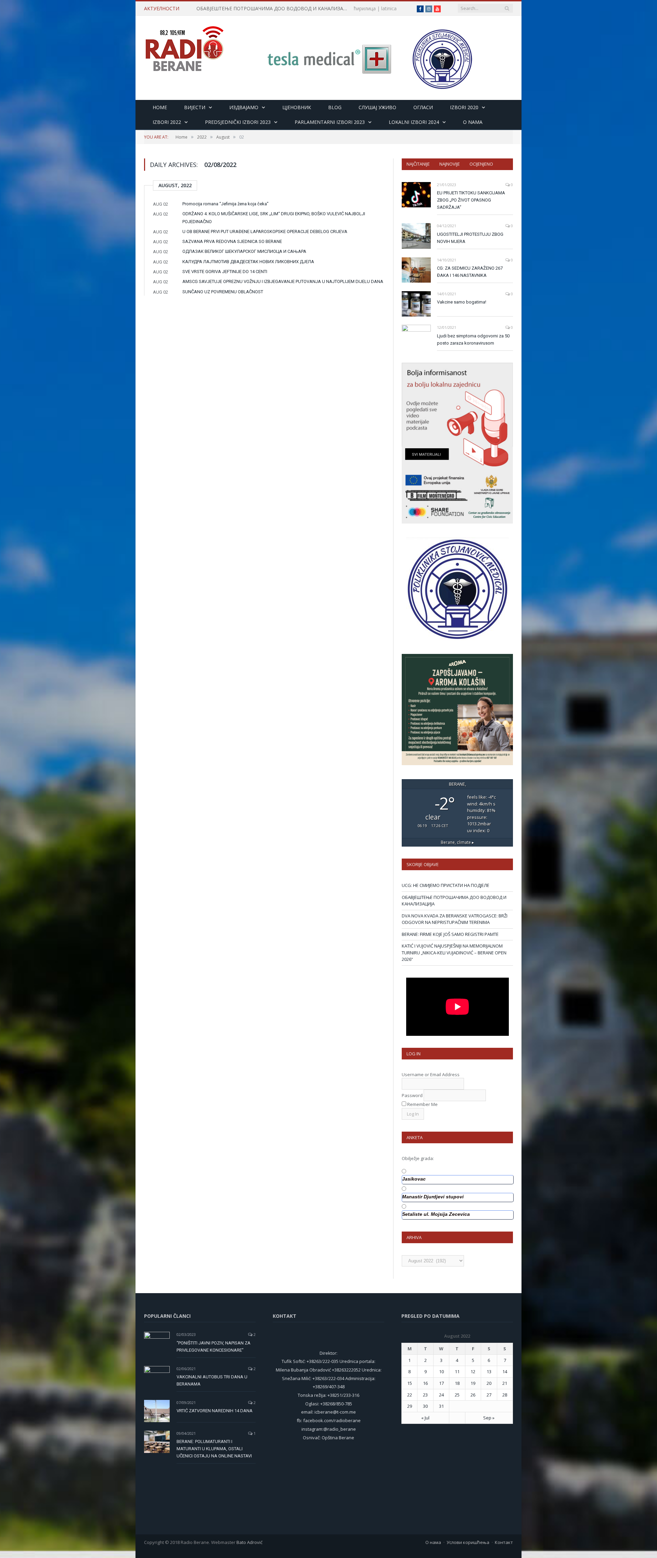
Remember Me (422, 1104)
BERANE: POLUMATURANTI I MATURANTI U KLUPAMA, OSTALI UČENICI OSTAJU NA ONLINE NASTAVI (214, 1448)
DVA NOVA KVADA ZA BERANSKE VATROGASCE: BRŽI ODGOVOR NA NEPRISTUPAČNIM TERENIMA (454, 919)
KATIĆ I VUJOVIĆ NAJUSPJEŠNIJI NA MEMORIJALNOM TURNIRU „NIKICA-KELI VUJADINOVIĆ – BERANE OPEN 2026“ (454, 952)
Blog (335, 107)
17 (441, 1383)
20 (489, 1383)
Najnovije (449, 164)
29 (409, 1406)
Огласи (423, 107)
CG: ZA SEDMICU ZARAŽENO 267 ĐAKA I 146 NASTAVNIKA (470, 272)
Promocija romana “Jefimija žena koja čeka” (225, 203)
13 (489, 1371)
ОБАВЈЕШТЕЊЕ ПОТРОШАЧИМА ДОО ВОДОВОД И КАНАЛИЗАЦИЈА (275, 8)
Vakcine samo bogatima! (461, 302)
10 (441, 1371)
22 (409, 1395)
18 (457, 1383)
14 (504, 1371)
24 (441, 1395)
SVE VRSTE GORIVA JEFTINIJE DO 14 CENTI (224, 271)
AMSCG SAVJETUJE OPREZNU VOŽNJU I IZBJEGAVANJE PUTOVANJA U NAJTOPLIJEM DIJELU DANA (282, 281)
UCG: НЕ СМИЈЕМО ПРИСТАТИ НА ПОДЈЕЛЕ (445, 885)
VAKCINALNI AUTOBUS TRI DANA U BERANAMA (212, 1380)
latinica (389, 8)
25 (457, 1395)
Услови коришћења (468, 1542)
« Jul (425, 1418)
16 (425, 1383)
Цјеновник (296, 107)
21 (504, 1383)
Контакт (504, 1542)
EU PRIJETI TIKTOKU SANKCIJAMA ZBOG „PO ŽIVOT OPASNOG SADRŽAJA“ (471, 200)
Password (412, 1095)
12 (473, 1371)
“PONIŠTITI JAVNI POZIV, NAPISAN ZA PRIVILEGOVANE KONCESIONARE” (213, 1346)
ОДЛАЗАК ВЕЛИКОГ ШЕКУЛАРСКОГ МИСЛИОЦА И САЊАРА (244, 251)
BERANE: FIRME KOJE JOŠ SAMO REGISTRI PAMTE (450, 934)
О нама (433, 1542)
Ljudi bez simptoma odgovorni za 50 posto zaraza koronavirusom (473, 339)
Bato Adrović (249, 1542)
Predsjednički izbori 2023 (238, 122)
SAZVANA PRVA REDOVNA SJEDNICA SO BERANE (232, 241)
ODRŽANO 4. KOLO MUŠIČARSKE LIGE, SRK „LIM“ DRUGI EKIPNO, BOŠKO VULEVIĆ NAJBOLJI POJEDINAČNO (273, 217)
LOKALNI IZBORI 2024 (414, 122)
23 (425, 1395)
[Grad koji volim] (184, 45)
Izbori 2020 (464, 107)
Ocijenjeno (481, 164)
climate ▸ (457, 842)
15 (409, 1383)
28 (504, 1395)
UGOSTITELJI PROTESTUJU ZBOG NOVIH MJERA (470, 238)
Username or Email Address (431, 1074)
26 (473, 1395)
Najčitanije (418, 164)
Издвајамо (243, 107)
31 (441, 1406)
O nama (472, 122)
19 (473, 1383)
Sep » (488, 1418)
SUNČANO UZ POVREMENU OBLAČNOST (222, 291)
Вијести (194, 107)
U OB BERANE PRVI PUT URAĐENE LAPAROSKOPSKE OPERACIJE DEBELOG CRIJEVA (264, 231)
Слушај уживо (377, 107)
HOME (160, 107)
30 (425, 1406)
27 (489, 1395)
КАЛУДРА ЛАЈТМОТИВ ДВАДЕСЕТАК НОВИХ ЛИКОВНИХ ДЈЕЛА (248, 261)
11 (457, 1371)
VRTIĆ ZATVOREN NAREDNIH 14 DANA (215, 1410)
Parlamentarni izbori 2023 (330, 122)
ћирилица (365, 8)
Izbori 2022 (167, 122)
